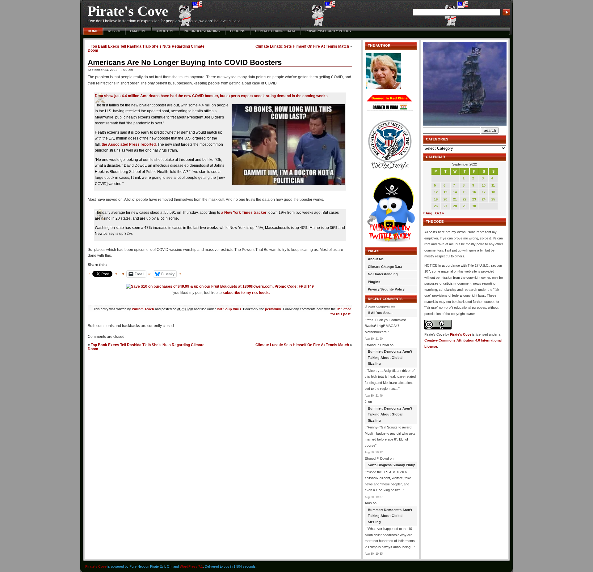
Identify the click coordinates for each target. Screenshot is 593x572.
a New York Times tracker (244, 212)
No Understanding (202, 31)
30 (474, 206)
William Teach (143, 309)
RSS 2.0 (114, 31)
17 (484, 192)
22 (464, 199)
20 (445, 199)
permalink (273, 309)
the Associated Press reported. (129, 144)
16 (474, 192)
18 (493, 192)
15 (464, 192)
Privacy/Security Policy (328, 31)
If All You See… (380, 313)
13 (445, 192)
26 (436, 206)
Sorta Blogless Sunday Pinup (391, 465)
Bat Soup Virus (229, 309)
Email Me (138, 31)
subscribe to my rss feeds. (246, 292)
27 (445, 206)
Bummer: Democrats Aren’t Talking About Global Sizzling (390, 357)
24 (484, 199)
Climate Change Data (275, 31)
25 (493, 199)
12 (436, 192)
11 (493, 185)
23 (474, 199)
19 (436, 199)
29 (464, 206)
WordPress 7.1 (191, 566)
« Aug (427, 213)
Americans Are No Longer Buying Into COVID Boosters (185, 62)
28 (455, 206)
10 (484, 185)
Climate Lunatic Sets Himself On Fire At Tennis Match (302, 46)
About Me (165, 31)
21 (455, 199)
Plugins (237, 31)
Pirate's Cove (127, 11)
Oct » (439, 213)
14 (455, 192)
